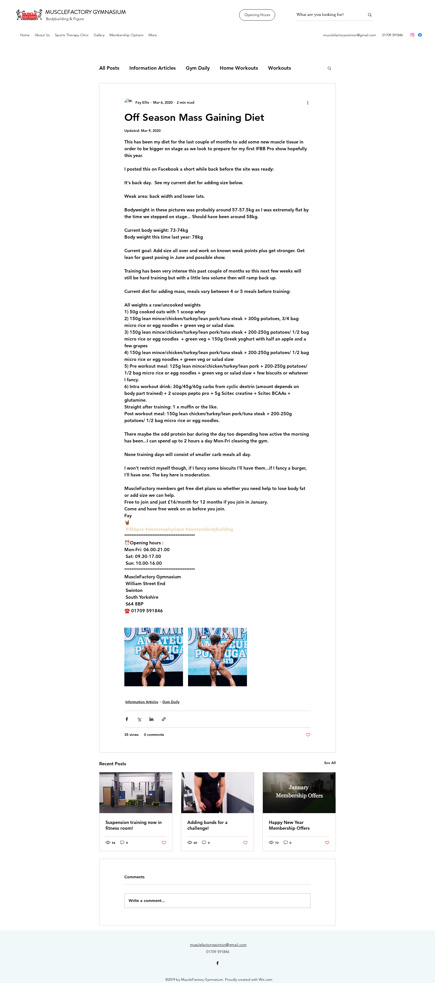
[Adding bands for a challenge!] (217, 792)
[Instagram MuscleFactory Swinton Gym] (412, 34)
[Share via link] (163, 719)
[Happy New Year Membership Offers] (299, 792)
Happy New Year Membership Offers (289, 825)
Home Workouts (239, 68)
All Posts (109, 68)
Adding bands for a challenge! (207, 825)
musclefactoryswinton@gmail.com (349, 35)
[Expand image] (153, 657)
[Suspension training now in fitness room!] (135, 792)
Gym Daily (198, 68)
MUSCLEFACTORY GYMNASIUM (85, 12)
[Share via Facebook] (126, 719)
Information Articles (152, 68)
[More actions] (308, 102)
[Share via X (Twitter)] (139, 719)
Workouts (279, 68)
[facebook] (419, 34)
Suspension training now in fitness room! (133, 825)
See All (330, 763)
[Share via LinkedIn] (151, 719)
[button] (329, 68)
